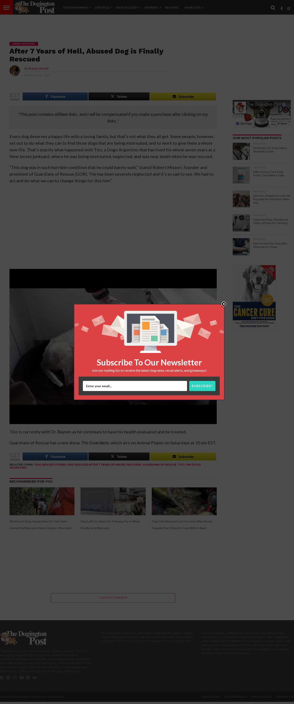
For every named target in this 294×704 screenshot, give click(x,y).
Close (224, 304)
